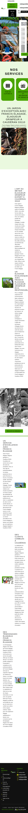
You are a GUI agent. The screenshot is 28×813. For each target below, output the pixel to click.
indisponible (11, 1)
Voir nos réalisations (12, 5)
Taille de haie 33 (6, 799)
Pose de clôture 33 (5, 783)
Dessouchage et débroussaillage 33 (6, 777)
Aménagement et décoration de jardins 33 (6, 788)
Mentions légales (8, 809)
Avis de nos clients (12, 13)
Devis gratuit (8, 38)
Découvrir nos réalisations (14, 431)
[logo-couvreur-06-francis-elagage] (3, 8)
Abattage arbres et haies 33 (5, 794)
